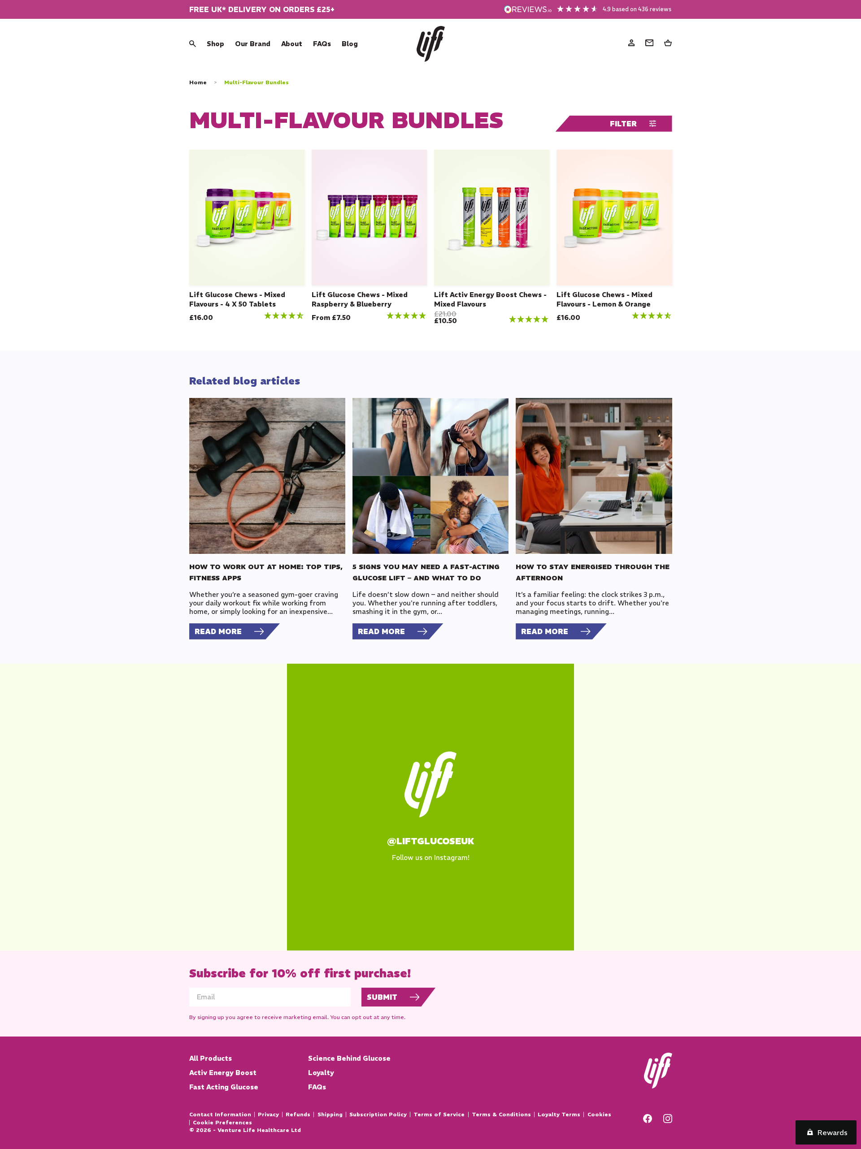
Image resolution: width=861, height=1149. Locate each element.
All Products (210, 1058)
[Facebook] (647, 1120)
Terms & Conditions (501, 1114)
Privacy (268, 1114)
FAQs (322, 43)
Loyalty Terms (559, 1114)
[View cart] (668, 43)
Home (198, 82)
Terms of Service (439, 1114)
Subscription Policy (378, 1114)
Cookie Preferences (222, 1122)
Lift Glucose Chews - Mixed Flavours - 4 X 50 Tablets (237, 299)
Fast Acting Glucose (223, 1087)
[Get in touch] (649, 43)
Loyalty (321, 1072)
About (291, 43)
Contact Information (220, 1114)
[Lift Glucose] (431, 44)
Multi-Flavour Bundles (256, 82)
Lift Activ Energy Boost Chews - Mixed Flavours (490, 299)
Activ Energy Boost (223, 1072)
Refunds (298, 1114)
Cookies (599, 1114)
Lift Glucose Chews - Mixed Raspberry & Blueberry (360, 299)
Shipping (329, 1114)
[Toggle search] (192, 43)
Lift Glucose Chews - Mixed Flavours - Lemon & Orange (604, 299)
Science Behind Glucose (349, 1058)
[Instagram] (667, 1120)
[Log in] (631, 43)
